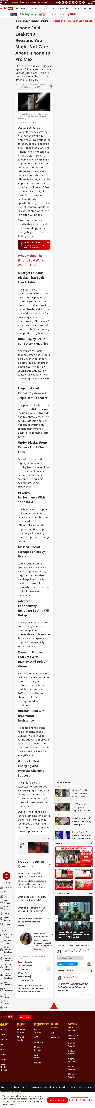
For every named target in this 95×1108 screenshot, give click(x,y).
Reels (6, 896)
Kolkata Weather (72, 1052)
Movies (37, 1062)
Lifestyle (87, 8)
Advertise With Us (39, 1087)
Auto (2, 1049)
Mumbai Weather (72, 1044)
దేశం (56, 2)
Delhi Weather (72, 1029)
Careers (25, 1087)
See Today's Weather (67, 964)
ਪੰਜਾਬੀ (33, 2)
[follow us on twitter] (59, 2)
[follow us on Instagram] (73, 2)
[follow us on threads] (66, 2)
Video (6, 892)
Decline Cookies (79, 1100)
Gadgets (44, 21)
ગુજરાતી (45, 2)
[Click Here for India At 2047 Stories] (13, 14)
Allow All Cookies (57, 1100)
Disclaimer (63, 1087)
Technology (34, 21)
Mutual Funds (20, 1038)
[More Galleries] (91, 893)
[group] (34, 847)
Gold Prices (6, 995)
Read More (38, 949)
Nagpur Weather (72, 1075)
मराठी (28, 2)
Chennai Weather (72, 1060)
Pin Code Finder (7, 941)
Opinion (7, 924)
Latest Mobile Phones (3, 1067)
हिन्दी (22, 2)
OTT (36, 1037)
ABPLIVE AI (30, 122)
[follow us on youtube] (69, 2)
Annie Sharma (31, 84)
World (3, 1029)
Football (55, 1037)
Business (45, 8)
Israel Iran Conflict (57, 14)
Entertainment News (39, 1025)
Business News (21, 1025)
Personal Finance (21, 1030)
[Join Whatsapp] (83, 2)
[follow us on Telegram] (80, 2)
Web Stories (7, 901)
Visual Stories (37, 1030)
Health (3, 1054)
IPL (52, 1032)
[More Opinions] (91, 971)
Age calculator (8, 983)
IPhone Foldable (25, 973)
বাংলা (39, 2)
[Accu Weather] (89, 964)
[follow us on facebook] (62, 2)
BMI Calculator (8, 989)
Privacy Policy (77, 1087)
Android (25, 991)
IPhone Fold (23, 969)
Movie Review (7, 918)
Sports (75, 8)
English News (21, 8)
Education (4, 1039)
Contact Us (90, 1087)
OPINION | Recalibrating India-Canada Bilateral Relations (72, 987)
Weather (72, 1024)
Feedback (15, 1087)
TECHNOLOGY (24, 976)
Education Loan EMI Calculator (8, 975)
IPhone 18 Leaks (25, 980)
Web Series (37, 1056)
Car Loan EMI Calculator (8, 966)
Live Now (8, 887)
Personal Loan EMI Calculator (8, 958)
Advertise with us (91, 2)
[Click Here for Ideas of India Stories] (43, 14)
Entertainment (60, 8)
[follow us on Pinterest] (76, 2)
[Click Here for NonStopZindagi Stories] (28, 14)
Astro (2, 1044)
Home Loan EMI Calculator (8, 949)
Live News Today (5, 1025)
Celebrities (39, 1042)
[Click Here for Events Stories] (72, 14)
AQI (5, 1007)
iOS (34, 991)
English (15, 2)
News (34, 8)
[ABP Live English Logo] (6, 8)
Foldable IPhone (25, 965)
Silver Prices (6, 1002)
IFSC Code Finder (8, 935)
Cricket (54, 1027)
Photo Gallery (7, 908)
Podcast (7, 913)
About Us (4, 1087)
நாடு (51, 2)
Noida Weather (72, 1067)
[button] (6, 878)
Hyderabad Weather (73, 1037)
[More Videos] (91, 844)
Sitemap (53, 1087)
